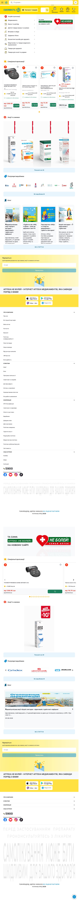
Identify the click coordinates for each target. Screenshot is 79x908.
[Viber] (32, 303)
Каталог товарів (31, 10)
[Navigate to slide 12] (48, 596)
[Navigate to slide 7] (40, 596)
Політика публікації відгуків (11, 444)
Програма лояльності (9, 375)
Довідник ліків (7, 420)
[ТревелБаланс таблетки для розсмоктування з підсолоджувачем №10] (48, 74)
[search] (47, 10)
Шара (5, 460)
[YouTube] (10, 474)
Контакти (6, 328)
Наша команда (7, 347)
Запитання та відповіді (10, 408)
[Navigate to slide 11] (47, 596)
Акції (4, 367)
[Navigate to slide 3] (33, 596)
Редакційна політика (9, 435)
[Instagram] (16, 474)
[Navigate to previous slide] (4, 88)
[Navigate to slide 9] (43, 596)
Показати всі (38, 170)
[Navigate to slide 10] (45, 596)
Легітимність (7, 448)
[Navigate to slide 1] (39, 112)
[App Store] (32, 298)
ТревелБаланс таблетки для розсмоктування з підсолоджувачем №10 (48, 87)
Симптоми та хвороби (9, 379)
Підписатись (39, 270)
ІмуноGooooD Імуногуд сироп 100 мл (67, 88)
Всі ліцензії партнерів (9, 320)
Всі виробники (38, 194)
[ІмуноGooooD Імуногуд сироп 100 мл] (67, 75)
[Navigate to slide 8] (41, 596)
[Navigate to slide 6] (38, 596)
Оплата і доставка (8, 412)
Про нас (5, 316)
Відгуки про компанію (9, 351)
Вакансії (5, 332)
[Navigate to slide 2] (31, 596)
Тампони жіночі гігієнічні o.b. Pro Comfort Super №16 (29, 86)
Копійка (5, 455)
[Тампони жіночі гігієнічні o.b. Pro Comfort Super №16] (30, 74)
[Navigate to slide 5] (36, 596)
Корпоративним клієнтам (10, 392)
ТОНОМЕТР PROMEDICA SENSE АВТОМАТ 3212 (10, 85)
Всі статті (38, 247)
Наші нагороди (7, 343)
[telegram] (46, 303)
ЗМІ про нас (6, 355)
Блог (4, 371)
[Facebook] (5, 474)
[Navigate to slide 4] (35, 596)
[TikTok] (21, 474)
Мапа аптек (6, 324)
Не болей (6, 464)
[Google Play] (46, 298)
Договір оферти (7, 384)
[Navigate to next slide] (73, 88)
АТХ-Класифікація (8, 403)
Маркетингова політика (10, 440)
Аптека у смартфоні (9, 388)
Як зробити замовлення (10, 396)
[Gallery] (39, 144)
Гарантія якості (7, 431)
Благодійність (7, 360)
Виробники (6, 416)
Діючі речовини (7, 424)
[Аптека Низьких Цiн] (12, 10)
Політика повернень (9, 427)
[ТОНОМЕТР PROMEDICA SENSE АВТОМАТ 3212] (11, 74)
